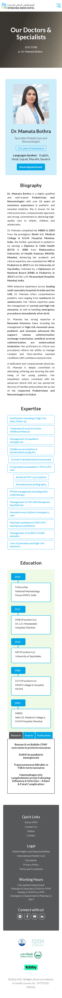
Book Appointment (31, 166)
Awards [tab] (29, 735)
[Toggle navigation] (58, 6)
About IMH (31, 822)
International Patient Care (31, 855)
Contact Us (31, 826)
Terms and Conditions (31, 868)
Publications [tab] (44, 735)
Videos (31, 830)
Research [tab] (16, 735)
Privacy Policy (31, 864)
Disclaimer (31, 860)
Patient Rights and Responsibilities (31, 851)
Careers (31, 835)
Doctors (31, 47)
